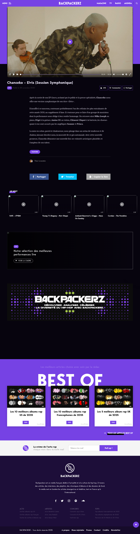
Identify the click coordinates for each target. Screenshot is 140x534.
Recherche (136, 3)
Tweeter (70, 176)
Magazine (101, 3)
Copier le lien (101, 176)
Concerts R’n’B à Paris (77, 515)
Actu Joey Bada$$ (51, 515)
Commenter (116, 88)
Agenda (128, 3)
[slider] (60, 74)
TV (110, 3)
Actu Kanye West (51, 518)
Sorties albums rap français (29, 515)
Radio (118, 3)
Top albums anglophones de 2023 (107, 515)
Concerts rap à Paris (77, 512)
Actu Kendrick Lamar (52, 512)
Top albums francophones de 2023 (107, 512)
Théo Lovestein (40, 161)
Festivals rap (74, 518)
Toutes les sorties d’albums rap (30, 518)
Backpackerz (70, 3)
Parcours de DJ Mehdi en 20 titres (107, 518)
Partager (129, 88)
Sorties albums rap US (27, 512)
